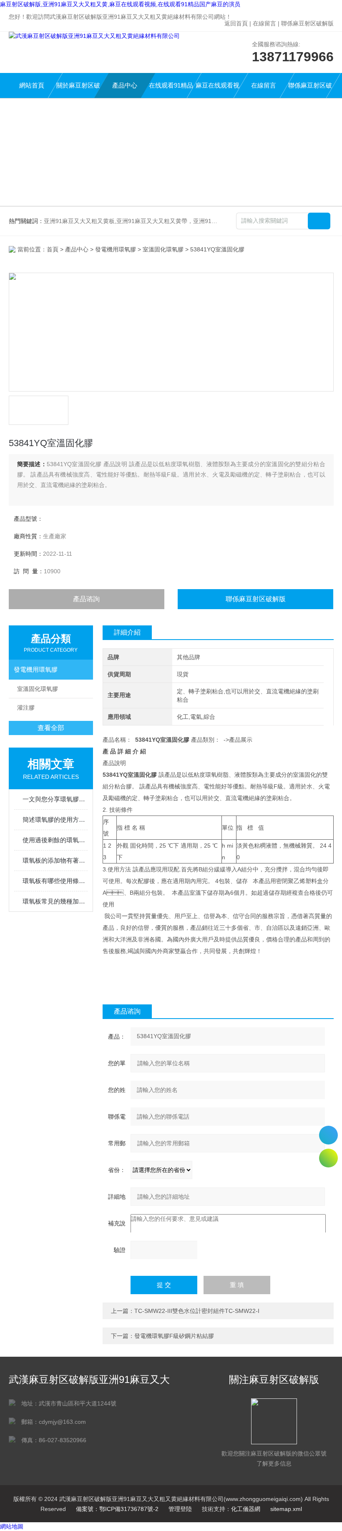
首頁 (52, 249)
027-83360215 (328, 1135)
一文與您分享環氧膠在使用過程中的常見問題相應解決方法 (55, 799)
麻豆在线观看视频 (217, 90)
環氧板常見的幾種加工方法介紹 (55, 901)
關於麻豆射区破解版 (78, 90)
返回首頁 (236, 23)
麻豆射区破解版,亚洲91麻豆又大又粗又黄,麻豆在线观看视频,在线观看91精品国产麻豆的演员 (120, 4)
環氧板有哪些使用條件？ (55, 880)
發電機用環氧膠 (115, 249)
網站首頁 (31, 85)
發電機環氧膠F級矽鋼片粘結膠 (174, 1336)
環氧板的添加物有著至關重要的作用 (55, 860)
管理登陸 (180, 1509)
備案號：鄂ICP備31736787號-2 (117, 1509)
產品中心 (124, 85)
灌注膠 (26, 707)
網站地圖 (11, 1526)
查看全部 (51, 727)
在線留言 (264, 23)
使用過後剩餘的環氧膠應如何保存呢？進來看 (55, 839)
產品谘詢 (86, 598)
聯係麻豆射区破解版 (307, 23)
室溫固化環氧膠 (163, 249)
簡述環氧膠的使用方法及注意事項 (55, 819)
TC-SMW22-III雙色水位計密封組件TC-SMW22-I (196, 1311)
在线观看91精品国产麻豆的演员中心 (171, 90)
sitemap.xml (286, 1509)
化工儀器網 (245, 1509)
